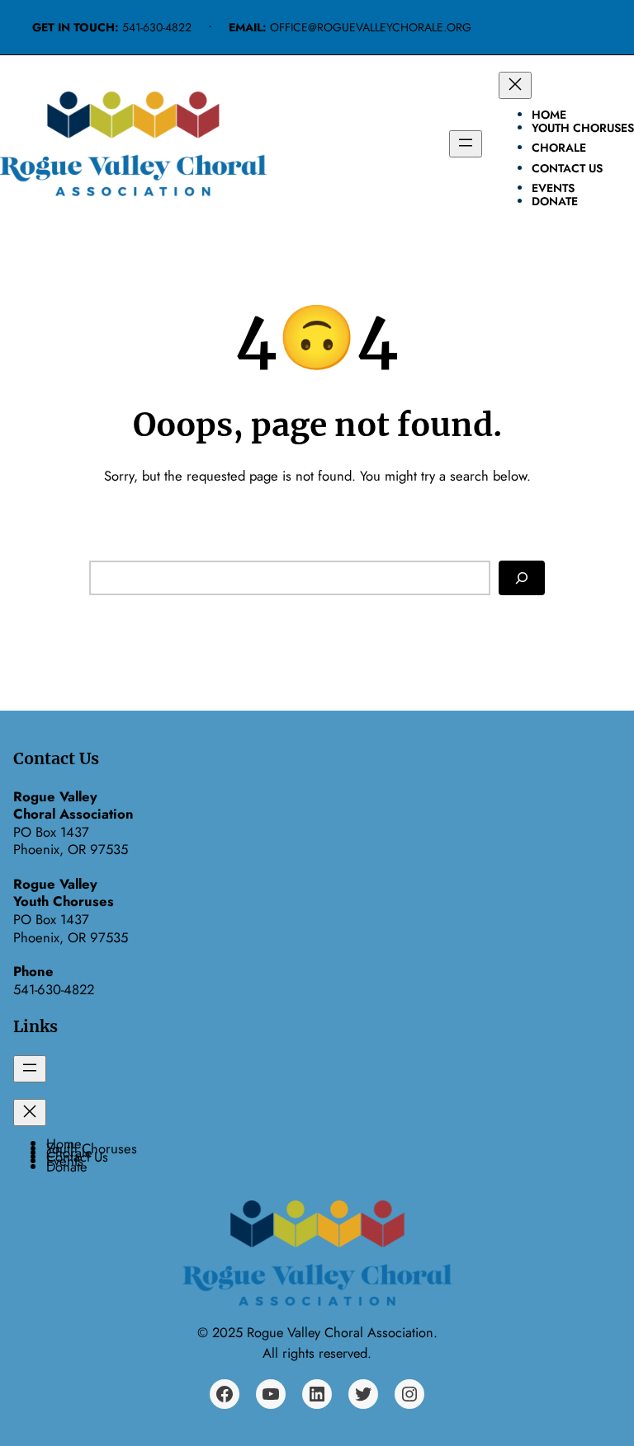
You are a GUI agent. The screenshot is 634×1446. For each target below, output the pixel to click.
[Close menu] (515, 85)
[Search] (522, 577)
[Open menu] (465, 143)
